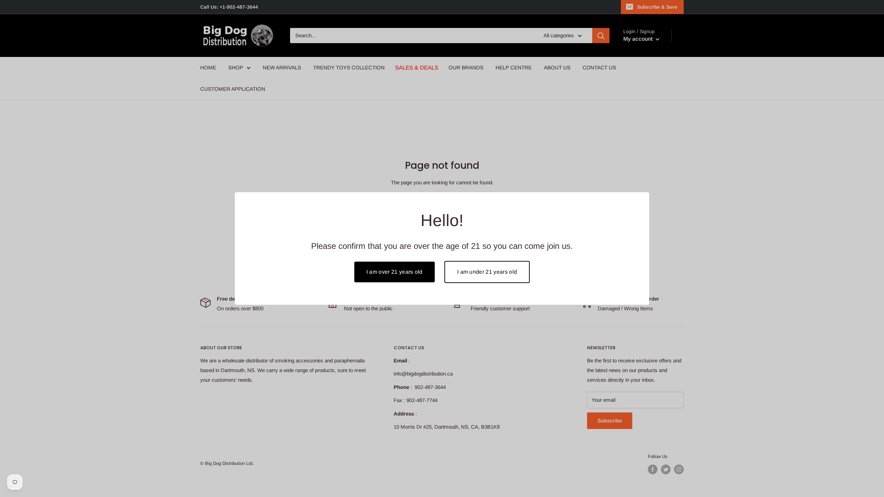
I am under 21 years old (487, 272)
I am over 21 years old (394, 272)
